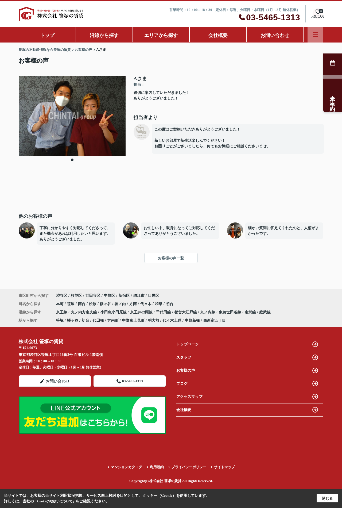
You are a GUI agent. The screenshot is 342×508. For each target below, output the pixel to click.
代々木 (146, 304)
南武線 (251, 312)
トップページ (187, 344)
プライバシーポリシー (189, 467)
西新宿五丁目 (214, 320)
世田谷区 (93, 296)
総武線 (265, 312)
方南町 (113, 320)
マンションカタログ (126, 467)
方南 (133, 304)
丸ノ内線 (208, 312)
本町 (60, 304)
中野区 (109, 296)
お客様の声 (185, 370)
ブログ (182, 384)
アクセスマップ (189, 397)
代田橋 (98, 320)
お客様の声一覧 (171, 258)
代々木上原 (172, 320)
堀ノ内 (121, 304)
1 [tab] (72, 160)
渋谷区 (61, 296)
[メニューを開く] (315, 34)
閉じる (327, 499)
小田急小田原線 (114, 312)
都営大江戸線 (186, 312)
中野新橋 (192, 320)
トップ (47, 35)
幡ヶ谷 (106, 304)
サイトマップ (224, 467)
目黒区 (153, 296)
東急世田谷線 (230, 312)
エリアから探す (161, 35)
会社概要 (218, 35)
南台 (82, 304)
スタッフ (183, 357)
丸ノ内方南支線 (84, 312)
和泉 (159, 304)
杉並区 (76, 296)
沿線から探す (104, 35)
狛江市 (139, 296)
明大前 (153, 320)
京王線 (62, 312)
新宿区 (124, 296)
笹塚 (71, 304)
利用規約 (157, 467)
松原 (93, 304)
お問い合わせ (275, 35)
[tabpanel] (72, 116)
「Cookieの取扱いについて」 (55, 501)
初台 (169, 304)
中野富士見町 (133, 320)
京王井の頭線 (142, 312)
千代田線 (164, 312)
